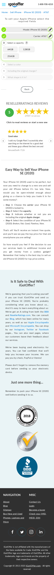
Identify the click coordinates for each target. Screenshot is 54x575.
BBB (46, 312)
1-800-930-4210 (45, 4)
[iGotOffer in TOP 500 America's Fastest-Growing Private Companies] (27, 416)
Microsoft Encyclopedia (22, 326)
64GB (10, 49)
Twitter (30, 329)
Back (27, 89)
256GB (11, 56)
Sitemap (7, 510)
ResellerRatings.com (20, 315)
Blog (12, 319)
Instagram (19, 329)
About (6, 502)
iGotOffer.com (33, 566)
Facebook (44, 329)
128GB (26, 49)
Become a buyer (37, 510)
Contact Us (35, 502)
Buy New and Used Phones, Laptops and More (13, 518)
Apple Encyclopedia (38, 322)
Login (31, 506)
